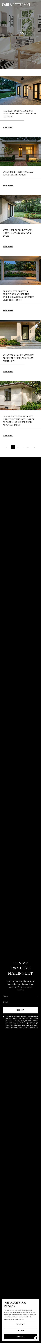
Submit (20, 1010)
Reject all (20, 1324)
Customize (20, 1330)
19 (28, 447)
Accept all (21, 1337)
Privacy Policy (33, 1027)
